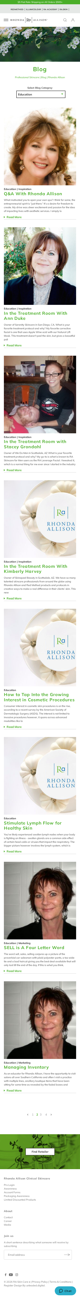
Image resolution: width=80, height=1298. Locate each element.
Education (10, 189)
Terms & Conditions (60, 1281)
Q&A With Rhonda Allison (33, 193)
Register (8, 1285)
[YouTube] (11, 1275)
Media (7, 1224)
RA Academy (50, 9)
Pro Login (9, 1184)
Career (8, 1221)
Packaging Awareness (17, 1195)
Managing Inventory (26, 1067)
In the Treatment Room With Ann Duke (35, 315)
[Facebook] (5, 1275)
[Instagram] (16, 1275)
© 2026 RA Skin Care (16, 1281)
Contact (8, 1217)
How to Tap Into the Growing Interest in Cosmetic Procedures (39, 697)
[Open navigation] (6, 20)
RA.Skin (64, 9)
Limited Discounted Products (20, 1199)
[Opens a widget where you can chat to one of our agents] (65, 1291)
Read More (14, 217)
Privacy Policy (40, 1281)
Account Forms (12, 1192)
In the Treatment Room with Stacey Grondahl (35, 444)
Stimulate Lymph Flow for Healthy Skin (33, 825)
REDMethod (17, 9)
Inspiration (24, 189)
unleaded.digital (35, 1285)
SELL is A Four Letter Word (34, 947)
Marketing (24, 943)
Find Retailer (40, 1151)
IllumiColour (33, 9)
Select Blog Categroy (39, 87)
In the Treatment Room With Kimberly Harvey (35, 569)
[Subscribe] (67, 1255)
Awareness (10, 1188)
